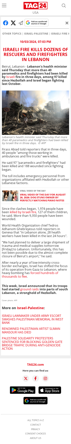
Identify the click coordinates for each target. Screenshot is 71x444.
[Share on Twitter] (13, 23)
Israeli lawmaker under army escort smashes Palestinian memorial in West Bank (32, 319)
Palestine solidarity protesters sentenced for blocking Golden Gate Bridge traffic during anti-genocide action (32, 343)
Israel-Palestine (36, 33)
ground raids (29, 289)
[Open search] (63, 5)
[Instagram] (45, 378)
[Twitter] (25, 378)
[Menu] (4, 5)
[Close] (67, 23)
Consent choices (35, 433)
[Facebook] (35, 378)
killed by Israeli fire (23, 212)
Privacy (35, 429)
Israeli (10, 77)
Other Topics (11, 33)
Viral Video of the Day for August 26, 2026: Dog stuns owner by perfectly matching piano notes (43, 197)
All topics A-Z (35, 420)
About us (35, 438)
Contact (35, 425)
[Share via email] (21, 23)
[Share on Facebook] (5, 23)
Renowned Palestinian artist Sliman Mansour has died (31, 330)
